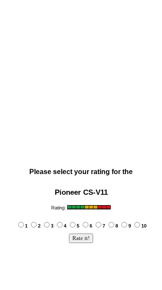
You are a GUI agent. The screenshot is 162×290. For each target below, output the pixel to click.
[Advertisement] (81, 85)
